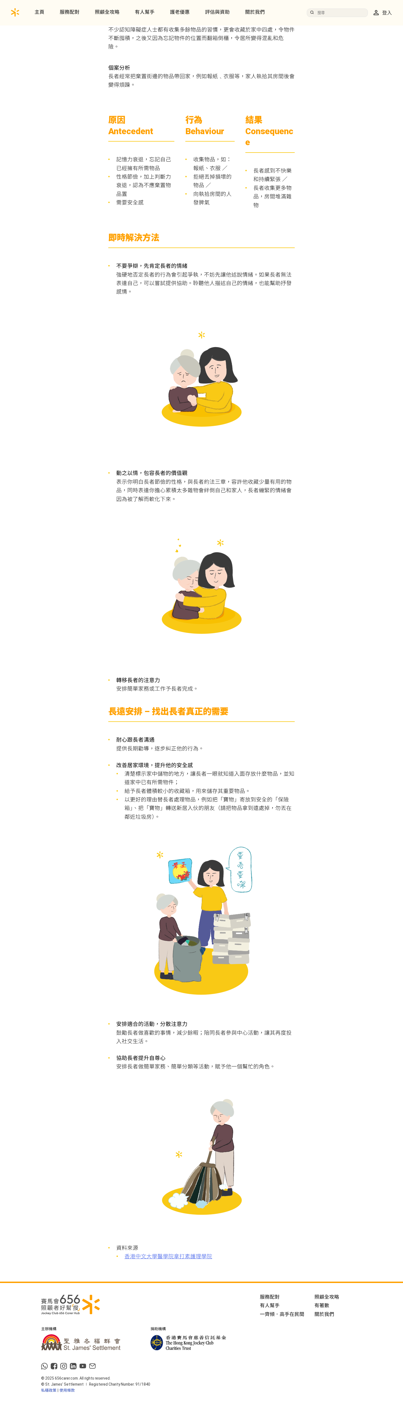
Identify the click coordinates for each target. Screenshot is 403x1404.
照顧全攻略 (107, 12)
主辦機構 (48, 1329)
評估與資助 (217, 12)
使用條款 (67, 1390)
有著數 (321, 1305)
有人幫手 (145, 12)
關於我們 (255, 12)
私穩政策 (48, 1390)
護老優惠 (180, 12)
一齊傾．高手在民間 (282, 1314)
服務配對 (70, 12)
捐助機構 (158, 1329)
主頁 (39, 12)
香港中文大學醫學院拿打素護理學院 (168, 1256)
